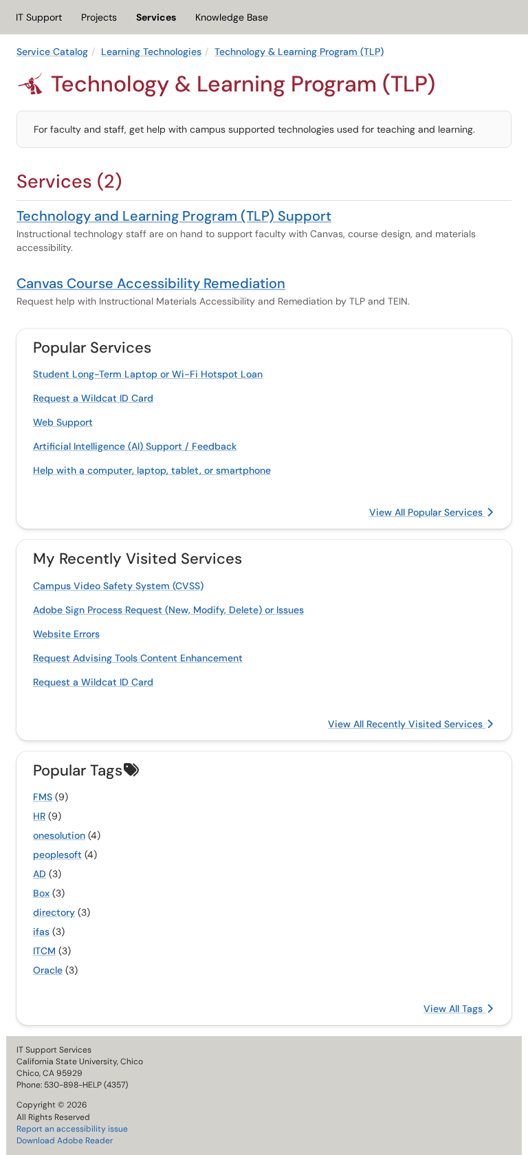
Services (156, 17)
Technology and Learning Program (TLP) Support (173, 216)
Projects (99, 17)
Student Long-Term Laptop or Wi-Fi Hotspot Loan (148, 374)
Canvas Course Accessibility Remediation (150, 283)
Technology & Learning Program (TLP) (299, 51)
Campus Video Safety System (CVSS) (118, 586)
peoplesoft (57, 854)
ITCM (44, 951)
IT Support (39, 17)
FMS (42, 797)
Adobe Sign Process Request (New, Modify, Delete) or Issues (168, 610)
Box (41, 893)
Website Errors (66, 634)
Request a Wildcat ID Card (93, 398)
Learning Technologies (151, 51)
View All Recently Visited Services (406, 724)
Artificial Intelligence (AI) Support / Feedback (134, 446)
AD (39, 874)
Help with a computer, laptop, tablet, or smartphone (152, 470)
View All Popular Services (427, 512)
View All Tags (454, 1008)
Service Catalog (52, 51)
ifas (41, 931)
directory (54, 912)
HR (39, 816)
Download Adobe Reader (64, 1140)
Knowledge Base (231, 17)
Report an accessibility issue (72, 1128)
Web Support (63, 422)
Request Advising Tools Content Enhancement (138, 658)
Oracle (48, 970)
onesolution (59, 835)
